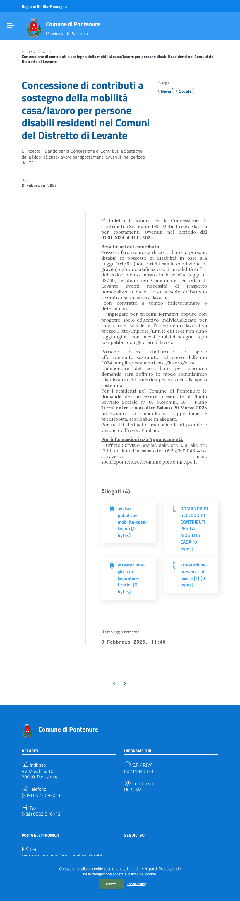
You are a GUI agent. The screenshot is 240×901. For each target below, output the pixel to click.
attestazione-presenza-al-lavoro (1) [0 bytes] (194, 574)
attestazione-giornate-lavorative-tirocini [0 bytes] (131, 578)
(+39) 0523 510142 (41, 814)
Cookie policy (136, 884)
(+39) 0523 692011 (41, 795)
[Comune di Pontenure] (34, 27)
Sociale (185, 91)
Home (27, 51)
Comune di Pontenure (73, 23)
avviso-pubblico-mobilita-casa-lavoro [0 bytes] (132, 522)
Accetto (111, 884)
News (43, 51)
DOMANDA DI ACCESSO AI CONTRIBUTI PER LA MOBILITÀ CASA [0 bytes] (194, 528)
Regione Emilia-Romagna (44, 6)
